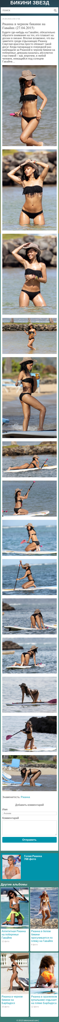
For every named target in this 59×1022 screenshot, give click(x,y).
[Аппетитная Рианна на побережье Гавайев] (15, 908)
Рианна (25, 797)
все (40, 1020)
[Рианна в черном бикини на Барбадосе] (15, 973)
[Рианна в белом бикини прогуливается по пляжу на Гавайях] (44, 908)
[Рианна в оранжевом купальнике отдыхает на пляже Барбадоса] (44, 973)
